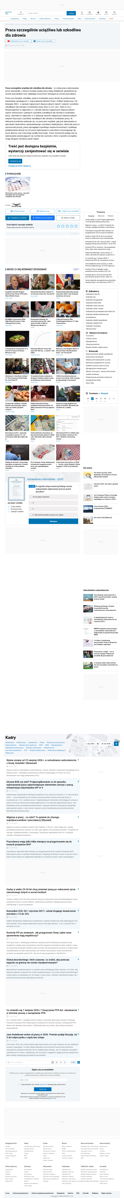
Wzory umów (104, 1176)
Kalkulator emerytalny (93, 326)
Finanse (102, 1151)
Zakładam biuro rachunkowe (89, 1146)
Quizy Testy (90, 383)
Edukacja (102, 19)
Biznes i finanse (67, 1146)
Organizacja (9, 1169)
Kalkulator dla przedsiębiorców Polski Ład (100, 311)
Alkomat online (91, 329)
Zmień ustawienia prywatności (43, 1193)
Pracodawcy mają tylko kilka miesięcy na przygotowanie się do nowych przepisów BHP (99, 232)
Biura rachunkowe (87, 1143)
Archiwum (103, 1172)
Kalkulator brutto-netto (93, 303)
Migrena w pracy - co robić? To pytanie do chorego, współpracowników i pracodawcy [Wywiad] (99, 226)
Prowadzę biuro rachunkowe (89, 1148)
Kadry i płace (9, 1179)
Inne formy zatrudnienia (13, 750)
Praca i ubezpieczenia (68, 1151)
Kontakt (86, 1193)
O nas (7, 1193)
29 (109, 398)
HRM (47, 745)
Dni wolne (87, 467)
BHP (41, 745)
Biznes (33, 19)
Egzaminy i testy (29, 1176)
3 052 (73, 1062)
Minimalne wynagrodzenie (89, 1172)
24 (88, 398)
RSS (77, 1193)
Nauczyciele (28, 1174)
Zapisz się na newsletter (70, 211)
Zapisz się (42, 1089)
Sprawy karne (47, 1148)
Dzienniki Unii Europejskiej (51, 1176)
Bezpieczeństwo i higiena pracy (97, 347)
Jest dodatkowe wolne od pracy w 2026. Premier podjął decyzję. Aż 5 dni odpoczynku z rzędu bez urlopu (100, 265)
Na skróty (103, 1166)
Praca (45, 1155)
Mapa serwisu (107, 1193)
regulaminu (43, 1084)
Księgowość (15, 19)
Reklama (95, 1193)
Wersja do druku (19, 211)
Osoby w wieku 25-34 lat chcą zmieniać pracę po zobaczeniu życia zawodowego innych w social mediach (99, 237)
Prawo (56, 19)
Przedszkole (28, 1169)
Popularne (91, 216)
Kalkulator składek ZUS (94, 323)
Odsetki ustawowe (86, 1179)
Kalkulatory (94, 291)
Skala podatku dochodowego (90, 1181)
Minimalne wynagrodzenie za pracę (98, 363)
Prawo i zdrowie (48, 1160)
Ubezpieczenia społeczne (28, 745)
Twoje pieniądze (68, 19)
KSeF (111, 19)
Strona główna (9, 24)
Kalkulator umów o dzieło (94, 308)
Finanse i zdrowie (67, 1158)
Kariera (70, 1193)
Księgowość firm (11, 1143)
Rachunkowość (10, 1148)
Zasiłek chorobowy (92, 374)
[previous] (52, 1062)
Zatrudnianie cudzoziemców (96, 590)
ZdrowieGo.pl (104, 1169)
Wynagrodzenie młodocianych (96, 368)
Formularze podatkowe (107, 1179)
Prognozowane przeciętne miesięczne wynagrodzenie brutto (99, 378)
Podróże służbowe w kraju (89, 1169)
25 (92, 398)
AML (82, 1158)
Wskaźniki (93, 351)
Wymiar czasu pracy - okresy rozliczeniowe (100, 371)
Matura (26, 1181)
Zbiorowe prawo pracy (33, 748)
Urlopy (42, 742)
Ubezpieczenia (49, 748)
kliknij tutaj (53, 1098)
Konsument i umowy (49, 1151)
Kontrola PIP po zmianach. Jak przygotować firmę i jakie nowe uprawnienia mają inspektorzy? (100, 248)
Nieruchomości (90, 19)
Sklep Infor (46, 1158)
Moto (79, 19)
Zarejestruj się (15, 161)
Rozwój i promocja (11, 1176)
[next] (78, 1062)
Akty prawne (47, 1166)
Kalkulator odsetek (67, 1176)
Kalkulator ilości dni (68, 1172)
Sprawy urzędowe (48, 1153)
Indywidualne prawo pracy (14, 748)
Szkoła (26, 1172)
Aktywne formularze (98, 332)
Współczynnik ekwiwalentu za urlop (98, 360)
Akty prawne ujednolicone (51, 1179)
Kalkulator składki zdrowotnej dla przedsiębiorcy (97, 316)
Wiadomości (9, 742)
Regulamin (61, 1193)
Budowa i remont (105, 1153)
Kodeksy (45, 1181)
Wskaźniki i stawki (87, 1166)
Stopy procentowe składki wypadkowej (99, 354)
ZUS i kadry (8, 1153)
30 (114, 398)
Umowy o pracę (91, 338)
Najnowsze (101, 216)
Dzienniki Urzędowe (49, 1174)
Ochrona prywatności (20, 1193)
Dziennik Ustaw (48, 1169)
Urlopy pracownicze (93, 344)
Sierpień (104, 393)
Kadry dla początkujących (56, 750)
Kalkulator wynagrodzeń (94, 300)
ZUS (25, 750)
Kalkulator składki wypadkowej (96, 320)
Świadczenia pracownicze (56, 742)
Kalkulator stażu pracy (69, 1179)
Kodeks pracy (21, 742)
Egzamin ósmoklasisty (31, 1183)
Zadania (7, 1174)
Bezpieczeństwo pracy (37, 750)
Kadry (25, 19)
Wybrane (110, 216)
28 (105, 398)
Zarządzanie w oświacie (31, 1179)
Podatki (7, 1146)
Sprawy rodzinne (48, 1146)
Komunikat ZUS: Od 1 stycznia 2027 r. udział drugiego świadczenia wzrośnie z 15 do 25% (100, 243)
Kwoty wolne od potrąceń (94, 357)
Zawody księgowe (10, 1155)
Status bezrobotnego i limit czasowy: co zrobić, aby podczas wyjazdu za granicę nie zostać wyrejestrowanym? (100, 254)
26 (96, 398)
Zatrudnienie (32, 742)
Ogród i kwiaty (104, 1155)
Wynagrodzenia (91, 341)
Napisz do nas (44, 211)
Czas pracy (90, 335)
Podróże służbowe (86, 1176)
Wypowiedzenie (10, 745)
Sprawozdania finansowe (88, 1155)
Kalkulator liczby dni (93, 294)
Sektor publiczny (45, 19)
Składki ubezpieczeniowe (88, 1174)
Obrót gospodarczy (11, 1151)
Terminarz (93, 393)
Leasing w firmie (67, 1155)
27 (101, 398)
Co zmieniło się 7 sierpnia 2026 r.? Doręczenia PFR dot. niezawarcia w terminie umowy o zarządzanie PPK (100, 259)
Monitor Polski (47, 1172)
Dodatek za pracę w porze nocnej (97, 365)
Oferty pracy (9, 753)
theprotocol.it (104, 1181)
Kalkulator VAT (66, 1174)
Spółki (64, 1148)
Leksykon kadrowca (27, 24)
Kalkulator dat (90, 297)
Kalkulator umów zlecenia (95, 306)
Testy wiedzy (28, 1185)
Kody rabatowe (104, 1174)
